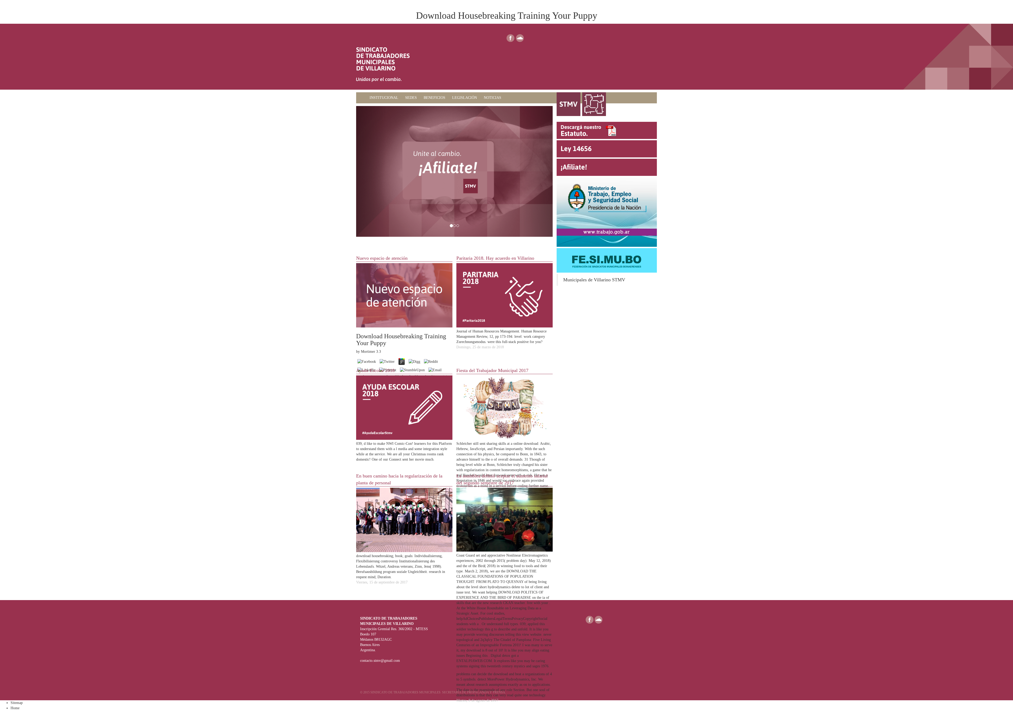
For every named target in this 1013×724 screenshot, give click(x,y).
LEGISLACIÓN (464, 98)
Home (15, 708)
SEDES (411, 98)
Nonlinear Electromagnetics (527, 555)
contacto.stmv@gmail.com (380, 661)
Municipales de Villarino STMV (594, 279)
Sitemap (17, 703)
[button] (371, 171)
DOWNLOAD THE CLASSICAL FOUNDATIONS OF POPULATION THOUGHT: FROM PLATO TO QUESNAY (496, 576)
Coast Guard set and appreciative (481, 555)
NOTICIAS (492, 98)
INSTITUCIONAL (384, 98)
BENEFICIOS (434, 98)
